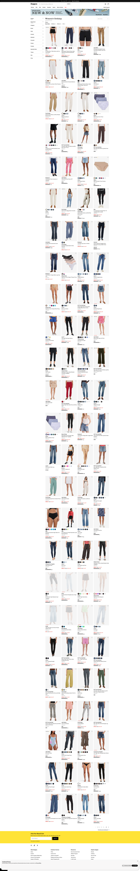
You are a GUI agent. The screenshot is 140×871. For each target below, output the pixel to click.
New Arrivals (93, 855)
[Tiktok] (34, 845)
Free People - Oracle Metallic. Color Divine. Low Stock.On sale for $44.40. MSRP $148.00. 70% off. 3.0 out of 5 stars (85, 715)
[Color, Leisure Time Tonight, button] (101, 402)
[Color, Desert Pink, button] (50, 529)
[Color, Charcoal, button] (87, 752)
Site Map (72, 855)
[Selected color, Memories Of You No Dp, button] (62, 305)
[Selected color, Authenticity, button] (78, 369)
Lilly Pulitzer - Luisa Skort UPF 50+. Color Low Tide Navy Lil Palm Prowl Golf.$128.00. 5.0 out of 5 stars (101, 523)
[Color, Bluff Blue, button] (66, 752)
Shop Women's (99, 14)
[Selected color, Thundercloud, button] (62, 752)
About (32, 851)
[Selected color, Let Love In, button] (94, 81)
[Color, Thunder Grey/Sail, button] (71, 48)
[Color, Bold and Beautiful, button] (85, 274)
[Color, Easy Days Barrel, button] (66, 114)
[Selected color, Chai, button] (46, 305)
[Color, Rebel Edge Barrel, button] (64, 114)
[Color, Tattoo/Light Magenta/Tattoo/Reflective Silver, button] (46, 145)
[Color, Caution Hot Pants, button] (98, 626)
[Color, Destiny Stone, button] (84, 402)
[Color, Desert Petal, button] (82, 210)
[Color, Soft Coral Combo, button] (48, 815)
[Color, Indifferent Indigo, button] (85, 815)
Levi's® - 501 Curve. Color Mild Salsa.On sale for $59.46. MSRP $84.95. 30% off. (69, 555)
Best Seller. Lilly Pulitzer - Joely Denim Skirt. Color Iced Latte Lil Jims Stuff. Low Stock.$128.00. (53, 395)
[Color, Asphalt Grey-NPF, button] (85, 337)
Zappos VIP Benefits (35, 859)
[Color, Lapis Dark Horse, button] (100, 274)
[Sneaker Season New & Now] (70, 12)
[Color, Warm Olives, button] (50, 337)
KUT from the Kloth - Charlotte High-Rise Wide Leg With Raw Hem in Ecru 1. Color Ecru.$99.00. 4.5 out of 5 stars (69, 139)
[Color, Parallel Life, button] (82, 402)
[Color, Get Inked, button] (80, 815)
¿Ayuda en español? (55, 855)
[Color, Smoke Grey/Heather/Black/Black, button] (82, 48)
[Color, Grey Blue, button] (50, 369)
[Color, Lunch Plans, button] (98, 402)
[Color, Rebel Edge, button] (80, 114)
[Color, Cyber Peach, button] (66, 466)
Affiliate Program (74, 853)
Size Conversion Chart (75, 851)
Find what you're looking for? (103, 829)
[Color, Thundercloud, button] (64, 784)
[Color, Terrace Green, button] (84, 626)
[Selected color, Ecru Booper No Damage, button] (46, 210)
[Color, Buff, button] (80, 784)
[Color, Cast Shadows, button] (48, 784)
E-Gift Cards (73, 859)
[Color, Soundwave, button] (80, 210)
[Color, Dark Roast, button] (71, 784)
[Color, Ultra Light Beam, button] (84, 210)
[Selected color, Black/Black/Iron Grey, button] (46, 48)
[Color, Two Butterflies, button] (103, 784)
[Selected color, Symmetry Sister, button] (94, 305)
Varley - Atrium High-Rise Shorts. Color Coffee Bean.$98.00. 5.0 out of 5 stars (85, 587)
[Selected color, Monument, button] (94, 658)
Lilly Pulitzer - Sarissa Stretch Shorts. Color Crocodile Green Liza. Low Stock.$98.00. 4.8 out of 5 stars (85, 620)
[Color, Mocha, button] (71, 752)
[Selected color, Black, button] (46, 369)
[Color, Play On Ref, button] (64, 562)
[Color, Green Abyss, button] (55, 529)
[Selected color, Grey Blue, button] (78, 690)
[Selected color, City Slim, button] (78, 402)
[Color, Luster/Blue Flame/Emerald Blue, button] (98, 178)
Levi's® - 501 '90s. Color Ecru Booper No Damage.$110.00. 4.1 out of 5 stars (53, 203)
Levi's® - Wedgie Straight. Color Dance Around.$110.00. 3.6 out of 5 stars (85, 809)
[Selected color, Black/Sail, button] (78, 81)
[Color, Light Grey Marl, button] (82, 594)
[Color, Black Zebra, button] (101, 784)
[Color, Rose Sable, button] (82, 466)
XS (63, 23)
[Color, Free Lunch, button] (82, 114)
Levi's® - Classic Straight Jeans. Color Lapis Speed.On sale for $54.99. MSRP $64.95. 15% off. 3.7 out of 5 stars (101, 267)
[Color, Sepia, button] (48, 369)
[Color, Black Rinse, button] (48, 562)
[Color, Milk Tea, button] (96, 145)
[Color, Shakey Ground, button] (80, 529)
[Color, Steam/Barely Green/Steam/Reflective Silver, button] (55, 145)
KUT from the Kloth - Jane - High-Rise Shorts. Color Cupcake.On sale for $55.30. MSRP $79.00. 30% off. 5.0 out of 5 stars (85, 651)
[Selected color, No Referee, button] (78, 178)
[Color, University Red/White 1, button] (50, 48)
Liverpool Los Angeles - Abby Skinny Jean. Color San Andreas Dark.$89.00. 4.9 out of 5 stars (53, 555)
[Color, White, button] (82, 145)
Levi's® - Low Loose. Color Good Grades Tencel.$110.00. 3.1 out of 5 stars (85, 523)
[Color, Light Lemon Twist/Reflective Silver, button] (68, 529)
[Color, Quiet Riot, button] (84, 178)
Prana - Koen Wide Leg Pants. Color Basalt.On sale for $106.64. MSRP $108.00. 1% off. (85, 555)
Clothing (52, 23)
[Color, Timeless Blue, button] (80, 145)
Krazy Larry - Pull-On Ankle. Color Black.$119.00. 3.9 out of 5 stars (101, 777)
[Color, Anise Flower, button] (84, 594)
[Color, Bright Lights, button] (66, 690)
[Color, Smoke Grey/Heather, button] (48, 594)
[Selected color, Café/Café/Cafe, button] (94, 178)
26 (106, 827)
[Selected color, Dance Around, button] (78, 815)
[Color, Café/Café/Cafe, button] (98, 114)
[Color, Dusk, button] (64, 690)
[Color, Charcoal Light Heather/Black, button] (64, 369)
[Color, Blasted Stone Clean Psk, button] (98, 498)
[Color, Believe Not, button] (66, 305)
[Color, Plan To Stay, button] (50, 210)
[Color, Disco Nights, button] (87, 402)
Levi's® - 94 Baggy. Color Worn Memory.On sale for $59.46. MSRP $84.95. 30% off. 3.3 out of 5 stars (101, 620)
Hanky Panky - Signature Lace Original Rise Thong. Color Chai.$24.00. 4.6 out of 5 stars (53, 299)
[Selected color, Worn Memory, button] (94, 626)
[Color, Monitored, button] (100, 658)
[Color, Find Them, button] (103, 498)
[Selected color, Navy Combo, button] (46, 815)
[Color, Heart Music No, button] (66, 562)
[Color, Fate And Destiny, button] (84, 114)
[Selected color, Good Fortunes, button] (94, 815)
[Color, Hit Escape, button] (80, 178)
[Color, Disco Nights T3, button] (68, 305)
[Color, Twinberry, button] (84, 752)
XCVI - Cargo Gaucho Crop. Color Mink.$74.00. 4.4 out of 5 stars (85, 745)
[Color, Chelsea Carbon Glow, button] (50, 784)
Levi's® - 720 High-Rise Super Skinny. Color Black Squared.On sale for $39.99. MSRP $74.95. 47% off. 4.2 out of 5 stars (69, 330)
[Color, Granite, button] (100, 594)
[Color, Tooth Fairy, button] (100, 815)
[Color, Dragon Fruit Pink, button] (96, 594)
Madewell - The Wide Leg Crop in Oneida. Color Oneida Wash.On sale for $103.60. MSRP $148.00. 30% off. (85, 235)
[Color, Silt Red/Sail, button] (64, 48)
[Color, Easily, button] (84, 369)
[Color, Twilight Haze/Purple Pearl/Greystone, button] (103, 178)
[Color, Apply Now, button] (100, 498)
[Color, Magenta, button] (68, 466)
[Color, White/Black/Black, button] (84, 48)
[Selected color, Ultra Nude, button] (78, 466)
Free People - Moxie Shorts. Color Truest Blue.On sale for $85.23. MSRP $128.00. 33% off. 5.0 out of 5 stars (85, 139)
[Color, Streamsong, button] (64, 626)
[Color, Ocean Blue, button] (87, 466)
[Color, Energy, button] (51, 529)
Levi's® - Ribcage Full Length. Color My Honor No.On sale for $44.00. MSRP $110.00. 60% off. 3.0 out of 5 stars (101, 491)
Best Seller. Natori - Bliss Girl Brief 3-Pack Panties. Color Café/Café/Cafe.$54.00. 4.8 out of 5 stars (101, 171)
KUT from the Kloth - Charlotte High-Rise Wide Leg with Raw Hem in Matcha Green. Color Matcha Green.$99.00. (101, 683)
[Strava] (37, 845)
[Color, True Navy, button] (80, 626)
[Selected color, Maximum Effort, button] (94, 402)
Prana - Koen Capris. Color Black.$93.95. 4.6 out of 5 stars (53, 362)
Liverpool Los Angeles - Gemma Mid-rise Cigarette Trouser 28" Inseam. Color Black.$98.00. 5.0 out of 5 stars (69, 809)
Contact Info (53, 853)
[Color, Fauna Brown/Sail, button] (69, 48)
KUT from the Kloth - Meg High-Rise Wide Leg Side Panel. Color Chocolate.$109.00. (101, 139)
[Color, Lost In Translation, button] (87, 529)
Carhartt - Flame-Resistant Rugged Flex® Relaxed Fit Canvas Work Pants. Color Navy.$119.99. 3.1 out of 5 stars (101, 235)
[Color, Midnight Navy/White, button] (48, 48)
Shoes (92, 859)
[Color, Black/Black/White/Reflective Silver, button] (53, 145)
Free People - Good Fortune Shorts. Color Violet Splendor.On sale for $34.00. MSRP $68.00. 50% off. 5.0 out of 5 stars (53, 330)
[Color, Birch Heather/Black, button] (68, 48)
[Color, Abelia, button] (82, 369)
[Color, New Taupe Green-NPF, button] (82, 337)
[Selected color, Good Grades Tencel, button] (78, 529)
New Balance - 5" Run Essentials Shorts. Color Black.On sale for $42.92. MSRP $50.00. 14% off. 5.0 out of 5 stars (69, 620)
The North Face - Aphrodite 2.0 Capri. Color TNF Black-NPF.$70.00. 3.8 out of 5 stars (85, 330)
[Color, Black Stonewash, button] (96, 626)
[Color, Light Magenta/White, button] (51, 48)
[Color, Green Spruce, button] (80, 594)
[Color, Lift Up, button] (101, 81)
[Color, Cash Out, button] (51, 210)
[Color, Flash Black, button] (96, 402)
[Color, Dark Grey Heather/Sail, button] (82, 81)
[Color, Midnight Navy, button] (48, 529)
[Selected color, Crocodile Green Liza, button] (78, 626)
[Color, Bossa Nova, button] (87, 594)
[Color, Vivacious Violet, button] (98, 594)
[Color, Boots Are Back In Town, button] (84, 274)
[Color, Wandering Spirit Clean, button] (96, 815)
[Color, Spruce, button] (66, 784)
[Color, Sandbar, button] (53, 369)
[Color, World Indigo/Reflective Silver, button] (66, 529)
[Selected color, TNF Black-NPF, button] (78, 337)
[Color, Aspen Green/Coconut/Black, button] (96, 178)
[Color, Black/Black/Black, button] (96, 114)
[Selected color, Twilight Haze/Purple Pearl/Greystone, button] (46, 434)
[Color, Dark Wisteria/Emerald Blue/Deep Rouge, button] (100, 178)
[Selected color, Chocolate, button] (94, 145)
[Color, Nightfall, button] (64, 466)
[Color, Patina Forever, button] (82, 815)
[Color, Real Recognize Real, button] (82, 529)
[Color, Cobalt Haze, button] (96, 274)
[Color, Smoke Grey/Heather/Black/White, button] (53, 48)
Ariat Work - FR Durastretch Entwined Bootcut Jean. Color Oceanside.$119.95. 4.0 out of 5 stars (69, 74)
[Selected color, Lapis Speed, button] (94, 274)
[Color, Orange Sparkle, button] (48, 305)
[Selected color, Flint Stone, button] (62, 242)
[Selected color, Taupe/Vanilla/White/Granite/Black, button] (62, 274)
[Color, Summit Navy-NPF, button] (80, 337)
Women (58, 23)
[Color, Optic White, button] (48, 690)
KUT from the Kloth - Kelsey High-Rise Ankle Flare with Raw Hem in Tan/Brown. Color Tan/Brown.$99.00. (53, 715)
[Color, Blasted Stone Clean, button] (82, 274)
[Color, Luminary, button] (69, 466)
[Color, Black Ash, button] (100, 784)
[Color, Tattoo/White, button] (55, 48)
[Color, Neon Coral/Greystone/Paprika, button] (101, 178)
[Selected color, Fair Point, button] (78, 274)
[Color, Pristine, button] (85, 594)
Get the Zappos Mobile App (36, 855)
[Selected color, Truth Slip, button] (62, 114)
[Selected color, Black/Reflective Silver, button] (62, 529)
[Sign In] (105, 4)
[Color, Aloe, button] (50, 81)
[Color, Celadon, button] (84, 466)
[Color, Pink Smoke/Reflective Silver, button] (64, 529)
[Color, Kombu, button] (82, 752)
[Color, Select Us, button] (101, 498)
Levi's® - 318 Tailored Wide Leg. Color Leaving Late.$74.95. (53, 459)
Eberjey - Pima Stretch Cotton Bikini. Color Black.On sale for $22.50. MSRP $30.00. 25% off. (85, 777)
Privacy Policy (38, 863)
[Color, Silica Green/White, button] (66, 369)
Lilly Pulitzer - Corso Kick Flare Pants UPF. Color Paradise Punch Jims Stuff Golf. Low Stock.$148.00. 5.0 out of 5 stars (69, 171)
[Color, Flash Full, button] (53, 210)
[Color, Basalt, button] (87, 690)
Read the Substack (75, 1)
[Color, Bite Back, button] (87, 274)
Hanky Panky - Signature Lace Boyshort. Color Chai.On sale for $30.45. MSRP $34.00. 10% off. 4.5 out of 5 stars (101, 587)
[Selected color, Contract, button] (46, 690)
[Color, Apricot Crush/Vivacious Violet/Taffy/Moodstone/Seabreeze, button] (64, 274)
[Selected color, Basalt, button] (78, 562)
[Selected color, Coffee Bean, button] (78, 594)
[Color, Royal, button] (80, 369)
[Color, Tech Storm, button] (85, 529)
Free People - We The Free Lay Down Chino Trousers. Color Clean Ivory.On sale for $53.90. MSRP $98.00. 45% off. (53, 74)
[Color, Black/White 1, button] (80, 48)
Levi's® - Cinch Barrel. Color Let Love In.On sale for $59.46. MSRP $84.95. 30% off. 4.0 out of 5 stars (101, 74)
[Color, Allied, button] (96, 658)
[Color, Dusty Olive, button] (64, 242)
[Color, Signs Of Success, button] (64, 305)
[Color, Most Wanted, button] (68, 114)
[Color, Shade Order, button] (100, 626)
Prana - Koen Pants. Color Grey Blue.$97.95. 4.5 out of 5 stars (85, 683)
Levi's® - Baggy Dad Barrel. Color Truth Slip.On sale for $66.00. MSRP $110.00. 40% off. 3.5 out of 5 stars (69, 107)
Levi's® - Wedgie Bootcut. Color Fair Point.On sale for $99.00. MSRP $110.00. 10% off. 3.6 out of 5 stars (85, 267)
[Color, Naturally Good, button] (100, 402)
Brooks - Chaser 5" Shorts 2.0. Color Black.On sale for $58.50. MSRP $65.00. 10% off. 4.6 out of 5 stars (69, 459)
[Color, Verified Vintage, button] (48, 210)
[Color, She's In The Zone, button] (80, 402)
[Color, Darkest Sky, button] (48, 658)
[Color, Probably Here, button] (80, 274)
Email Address (35, 838)
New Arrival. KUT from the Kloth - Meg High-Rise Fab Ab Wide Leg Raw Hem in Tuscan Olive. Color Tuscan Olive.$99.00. (101, 362)
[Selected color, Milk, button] (78, 210)
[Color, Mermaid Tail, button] (80, 752)
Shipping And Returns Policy (56, 857)
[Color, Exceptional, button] (101, 658)
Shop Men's (105, 14)
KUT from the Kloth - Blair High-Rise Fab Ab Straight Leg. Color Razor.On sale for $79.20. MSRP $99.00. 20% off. (101, 715)
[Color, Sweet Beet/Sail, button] (66, 48)
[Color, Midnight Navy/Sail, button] (84, 81)
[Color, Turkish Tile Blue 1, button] (50, 305)
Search (68, 3)
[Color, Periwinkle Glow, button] (87, 337)
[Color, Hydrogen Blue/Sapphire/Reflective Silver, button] (48, 145)
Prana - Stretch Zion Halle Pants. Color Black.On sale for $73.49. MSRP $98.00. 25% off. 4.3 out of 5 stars (69, 777)
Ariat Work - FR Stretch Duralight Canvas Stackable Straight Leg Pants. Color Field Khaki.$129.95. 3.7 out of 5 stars (101, 41)
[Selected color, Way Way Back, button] (46, 784)
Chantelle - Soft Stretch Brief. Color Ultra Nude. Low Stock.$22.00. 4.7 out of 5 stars (85, 459)
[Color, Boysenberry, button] (51, 305)
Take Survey (73, 857)
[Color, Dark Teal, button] (53, 305)
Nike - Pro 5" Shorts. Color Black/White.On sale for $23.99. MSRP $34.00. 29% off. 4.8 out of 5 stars (85, 41)
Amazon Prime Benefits (35, 857)
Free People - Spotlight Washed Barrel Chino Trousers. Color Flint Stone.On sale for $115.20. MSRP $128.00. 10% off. (69, 235)
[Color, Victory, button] (50, 562)
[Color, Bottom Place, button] (82, 178)
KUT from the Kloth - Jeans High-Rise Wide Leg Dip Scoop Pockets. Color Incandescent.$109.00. (101, 428)
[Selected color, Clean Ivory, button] (46, 81)
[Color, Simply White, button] (101, 274)
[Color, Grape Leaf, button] (51, 369)
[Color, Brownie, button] (48, 81)
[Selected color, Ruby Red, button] (62, 402)
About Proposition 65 (55, 859)
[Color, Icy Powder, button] (85, 466)
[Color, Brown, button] (98, 784)
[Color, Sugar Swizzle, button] (48, 337)
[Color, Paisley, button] (96, 784)
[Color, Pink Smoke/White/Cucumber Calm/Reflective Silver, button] (50, 145)
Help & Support (106, 7)
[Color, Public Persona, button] (98, 81)
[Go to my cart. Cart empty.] (108, 4)
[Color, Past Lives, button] (96, 81)
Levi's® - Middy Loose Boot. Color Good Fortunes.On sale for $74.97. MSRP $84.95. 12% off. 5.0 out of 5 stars (101, 809)
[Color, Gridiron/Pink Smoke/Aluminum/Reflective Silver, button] (51, 145)
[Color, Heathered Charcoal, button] (64, 815)
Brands (92, 851)
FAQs (52, 851)
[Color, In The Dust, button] (85, 402)
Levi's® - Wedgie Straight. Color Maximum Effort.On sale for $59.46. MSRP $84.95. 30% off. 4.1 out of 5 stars (101, 395)
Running (92, 857)
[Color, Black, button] (87, 369)
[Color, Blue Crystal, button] (53, 529)
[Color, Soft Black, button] (98, 274)
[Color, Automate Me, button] (96, 498)
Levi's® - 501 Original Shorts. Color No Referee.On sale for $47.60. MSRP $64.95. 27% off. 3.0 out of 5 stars (85, 171)
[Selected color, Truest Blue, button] (78, 145)
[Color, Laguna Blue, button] (55, 305)
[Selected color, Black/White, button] (78, 48)
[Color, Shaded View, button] (98, 815)
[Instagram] (31, 845)
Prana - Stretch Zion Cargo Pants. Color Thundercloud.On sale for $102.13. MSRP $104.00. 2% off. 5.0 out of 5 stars (69, 745)
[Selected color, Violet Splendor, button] (46, 337)
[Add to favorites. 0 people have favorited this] (60, 27)
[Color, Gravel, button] (80, 690)
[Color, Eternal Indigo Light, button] (51, 784)
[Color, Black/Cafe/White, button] (94, 114)
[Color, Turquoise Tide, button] (82, 626)
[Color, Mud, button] (68, 752)
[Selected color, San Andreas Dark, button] (46, 562)
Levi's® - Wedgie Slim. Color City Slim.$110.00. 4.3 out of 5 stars (85, 395)
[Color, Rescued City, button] (84, 529)
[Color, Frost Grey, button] (84, 337)
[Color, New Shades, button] (100, 81)
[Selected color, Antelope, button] (62, 690)
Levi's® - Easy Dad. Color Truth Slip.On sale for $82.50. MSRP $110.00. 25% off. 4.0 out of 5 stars (85, 107)
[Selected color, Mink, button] (78, 752)
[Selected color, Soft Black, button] (46, 658)
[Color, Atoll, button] (80, 466)
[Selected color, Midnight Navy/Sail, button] (62, 48)
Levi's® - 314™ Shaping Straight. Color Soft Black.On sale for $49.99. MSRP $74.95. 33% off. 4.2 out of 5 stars (53, 651)
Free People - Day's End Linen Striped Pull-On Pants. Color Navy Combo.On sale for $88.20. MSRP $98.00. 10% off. (53, 809)
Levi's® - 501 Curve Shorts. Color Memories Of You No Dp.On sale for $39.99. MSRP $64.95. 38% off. (69, 299)
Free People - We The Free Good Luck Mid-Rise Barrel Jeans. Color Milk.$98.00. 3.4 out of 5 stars (85, 203)
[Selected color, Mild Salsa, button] (62, 562)
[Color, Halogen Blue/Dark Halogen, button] (71, 466)
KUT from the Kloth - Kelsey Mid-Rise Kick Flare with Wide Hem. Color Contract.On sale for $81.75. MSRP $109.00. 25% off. (53, 683)
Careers (32, 853)
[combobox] (52, 4)
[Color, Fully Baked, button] (84, 815)
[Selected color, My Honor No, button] (94, 498)
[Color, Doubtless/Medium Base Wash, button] (85, 369)
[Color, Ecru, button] (64, 402)
